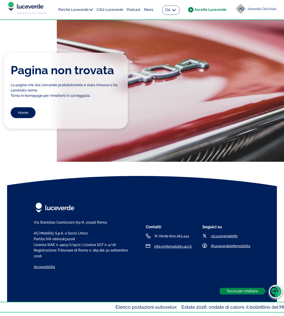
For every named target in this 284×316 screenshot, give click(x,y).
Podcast (133, 10)
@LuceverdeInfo (224, 236)
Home (23, 113)
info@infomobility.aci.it (173, 246)
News (148, 10)
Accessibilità (44, 267)
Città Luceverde (110, 10)
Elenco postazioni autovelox (136, 307)
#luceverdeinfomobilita (230, 246)
